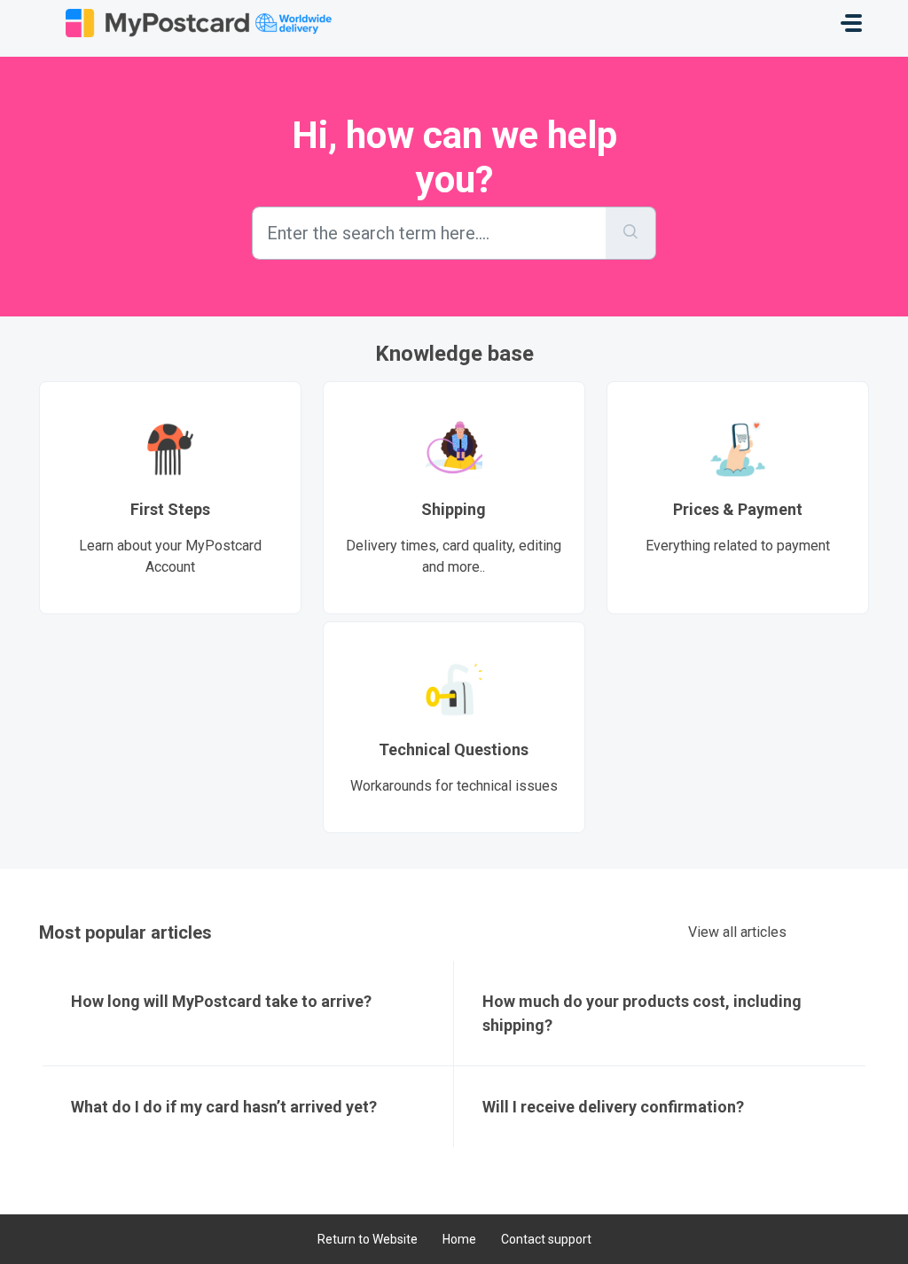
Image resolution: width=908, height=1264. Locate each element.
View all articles (737, 932)
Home (459, 1239)
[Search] (631, 233)
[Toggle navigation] (851, 23)
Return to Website (367, 1239)
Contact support (546, 1239)
